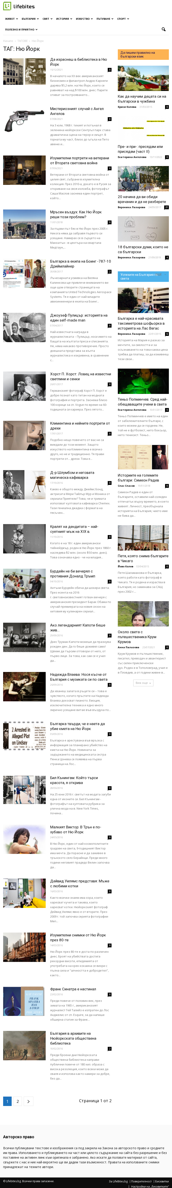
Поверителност (141, 1181)
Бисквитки (162, 1181)
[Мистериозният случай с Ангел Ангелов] (24, 121)
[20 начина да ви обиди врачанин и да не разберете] (143, 178)
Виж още (142, 683)
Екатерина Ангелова (132, 157)
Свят (46, 18)
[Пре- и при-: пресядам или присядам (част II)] (143, 128)
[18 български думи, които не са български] (143, 229)
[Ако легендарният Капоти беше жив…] (24, 637)
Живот (10, 18)
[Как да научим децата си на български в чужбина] (143, 78)
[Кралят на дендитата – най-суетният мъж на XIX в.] (24, 538)
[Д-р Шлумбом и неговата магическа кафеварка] (24, 484)
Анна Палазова (128, 647)
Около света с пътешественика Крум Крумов (137, 637)
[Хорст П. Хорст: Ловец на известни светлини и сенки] (24, 386)
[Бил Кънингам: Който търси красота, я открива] (24, 790)
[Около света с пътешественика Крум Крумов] (143, 613)
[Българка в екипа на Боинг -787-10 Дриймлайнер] (24, 273)
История (62, 18)
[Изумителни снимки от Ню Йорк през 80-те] (24, 947)
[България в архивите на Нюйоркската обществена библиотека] (24, 1045)
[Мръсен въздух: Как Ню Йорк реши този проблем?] (24, 224)
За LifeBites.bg (118, 1181)
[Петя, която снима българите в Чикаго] (143, 538)
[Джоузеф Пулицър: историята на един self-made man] (24, 327)
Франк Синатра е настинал (73, 989)
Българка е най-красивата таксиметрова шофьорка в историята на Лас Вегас (141, 323)
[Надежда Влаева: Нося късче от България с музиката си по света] (24, 686)
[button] (163, 29)
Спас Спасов (126, 485)
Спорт (121, 18)
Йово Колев (125, 566)
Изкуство (83, 18)
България (29, 18)
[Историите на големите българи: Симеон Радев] (143, 457)
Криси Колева (127, 106)
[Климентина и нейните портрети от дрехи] (24, 435)
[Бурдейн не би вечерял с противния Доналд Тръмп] (24, 583)
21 (166, 207)
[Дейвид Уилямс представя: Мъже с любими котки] (24, 893)
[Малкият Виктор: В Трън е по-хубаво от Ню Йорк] (24, 839)
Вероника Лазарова (131, 207)
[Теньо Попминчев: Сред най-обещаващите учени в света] (143, 381)
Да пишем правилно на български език (137, 54)
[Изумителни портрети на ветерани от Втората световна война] (24, 170)
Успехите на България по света (139, 276)
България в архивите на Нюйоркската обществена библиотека (73, 1038)
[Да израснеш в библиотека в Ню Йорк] (24, 71)
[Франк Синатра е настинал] (24, 1001)
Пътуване (103, 18)
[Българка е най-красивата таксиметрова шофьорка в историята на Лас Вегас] (143, 300)
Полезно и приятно (19, 29)
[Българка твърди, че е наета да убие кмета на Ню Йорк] (24, 736)
